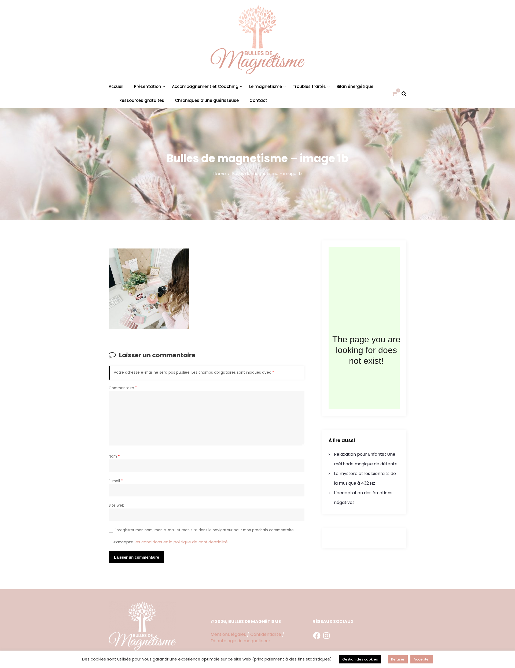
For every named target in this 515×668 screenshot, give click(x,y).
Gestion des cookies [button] (360, 659)
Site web (116, 505)
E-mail (116, 481)
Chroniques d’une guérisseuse (207, 100)
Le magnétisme (265, 86)
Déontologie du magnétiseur (240, 641)
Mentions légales (228, 634)
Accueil (116, 86)
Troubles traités (309, 86)
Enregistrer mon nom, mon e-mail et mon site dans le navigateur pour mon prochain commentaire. (205, 530)
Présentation (147, 86)
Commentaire (123, 388)
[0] (394, 93)
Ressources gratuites (141, 100)
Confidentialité (265, 634)
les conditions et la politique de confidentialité (181, 542)
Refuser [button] (397, 659)
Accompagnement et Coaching (205, 86)
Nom (114, 456)
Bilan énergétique (355, 86)
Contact (258, 100)
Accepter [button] (422, 659)
